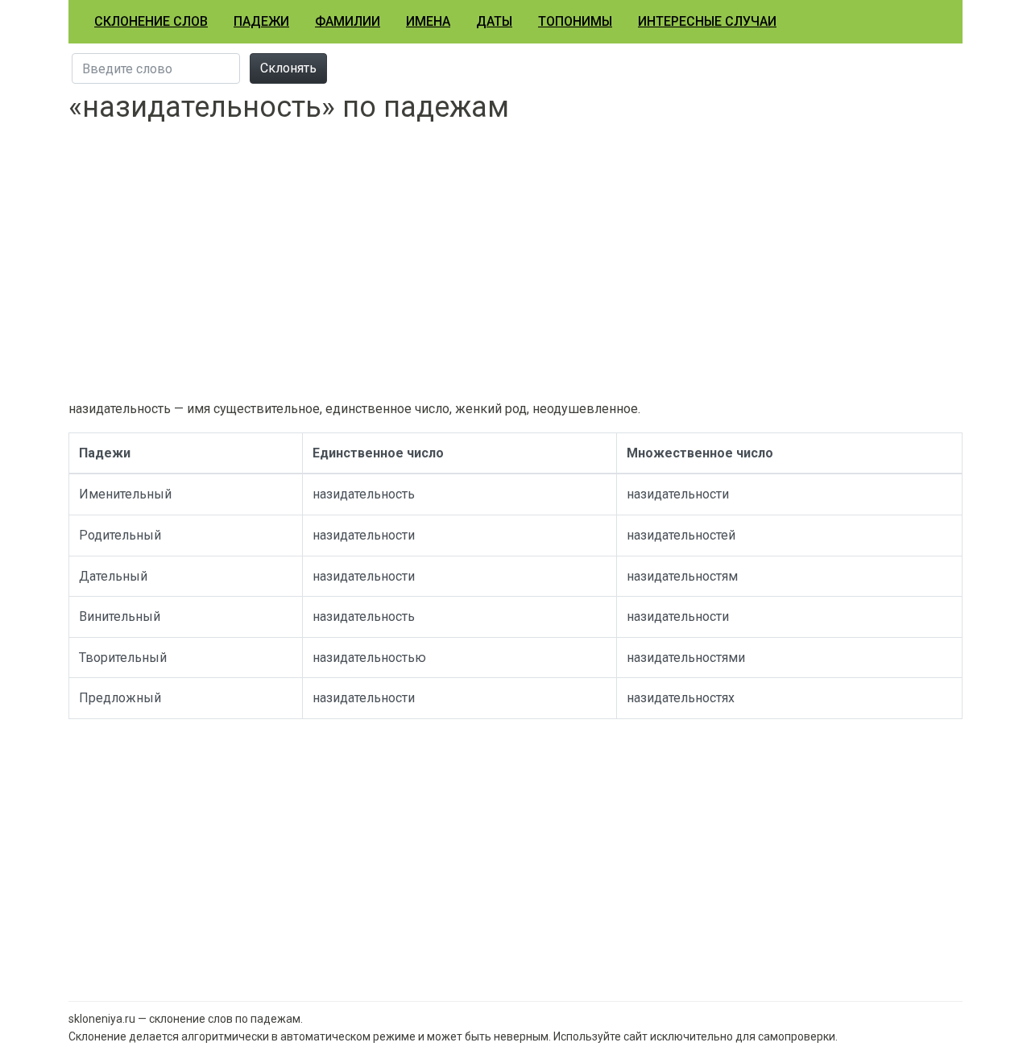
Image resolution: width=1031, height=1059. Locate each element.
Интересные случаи (707, 21)
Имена (428, 21)
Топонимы (575, 21)
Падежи (261, 21)
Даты (494, 21)
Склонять (288, 68)
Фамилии (347, 21)
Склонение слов (151, 21)
